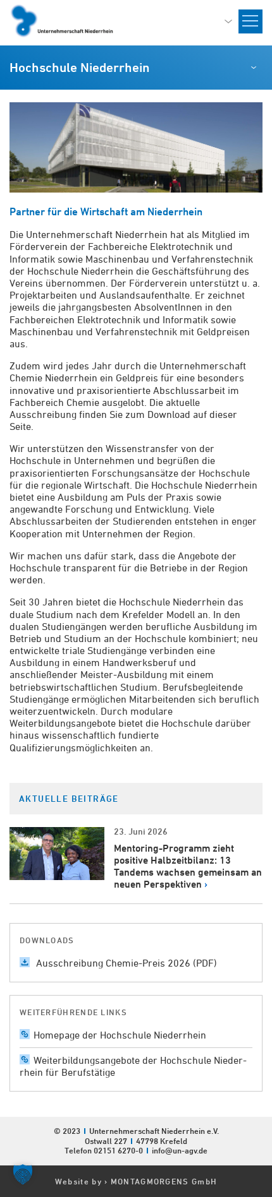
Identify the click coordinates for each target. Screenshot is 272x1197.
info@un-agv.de (179, 1150)
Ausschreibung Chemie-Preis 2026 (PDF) (125, 962)
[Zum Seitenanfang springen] (262, 1067)
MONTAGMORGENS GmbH (164, 1181)
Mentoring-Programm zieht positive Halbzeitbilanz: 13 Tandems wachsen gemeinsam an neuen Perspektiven (188, 866)
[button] (23, 1174)
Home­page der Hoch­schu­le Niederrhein (120, 1034)
